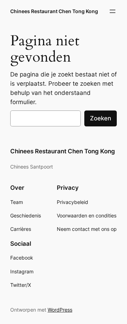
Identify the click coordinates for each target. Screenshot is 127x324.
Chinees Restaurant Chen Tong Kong (54, 11)
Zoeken (100, 118)
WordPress (60, 310)
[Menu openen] (112, 11)
